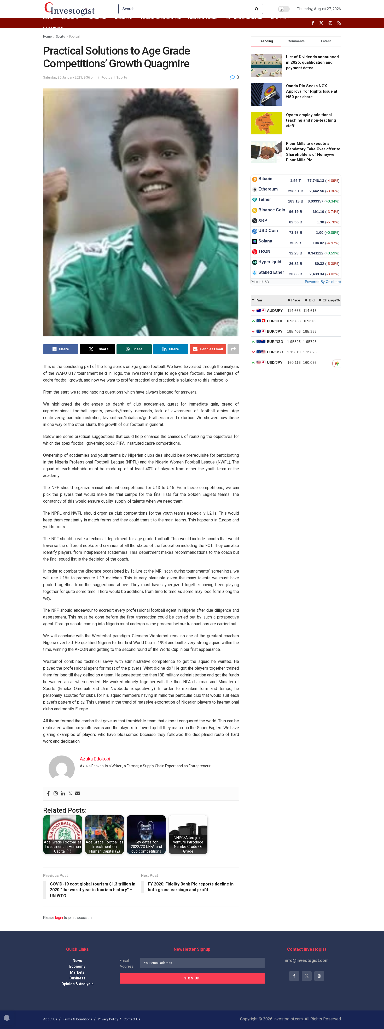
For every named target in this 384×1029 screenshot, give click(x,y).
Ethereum (268, 189)
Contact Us (132, 1019)
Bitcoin (265, 178)
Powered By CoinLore (323, 281)
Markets (123, 18)
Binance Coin (271, 210)
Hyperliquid (269, 262)
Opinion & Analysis (244, 18)
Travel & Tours (202, 18)
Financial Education (161, 18)
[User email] (77, 793)
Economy (71, 18)
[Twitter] (70, 793)
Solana (265, 241)
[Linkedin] (63, 793)
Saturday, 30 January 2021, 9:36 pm (69, 77)
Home (47, 36)
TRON (264, 251)
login (59, 917)
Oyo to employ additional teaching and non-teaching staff (311, 120)
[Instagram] (55, 793)
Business (97, 18)
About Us (50, 1019)
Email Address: (127, 963)
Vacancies (53, 28)
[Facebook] (48, 793)
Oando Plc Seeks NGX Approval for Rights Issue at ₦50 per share (311, 91)
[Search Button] (257, 9)
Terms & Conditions (77, 1019)
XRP (262, 220)
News (48, 18)
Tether (264, 199)
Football (74, 36)
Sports (278, 18)
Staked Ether (271, 272)
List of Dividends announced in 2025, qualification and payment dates (312, 62)
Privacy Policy (108, 1019)
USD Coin (268, 230)
